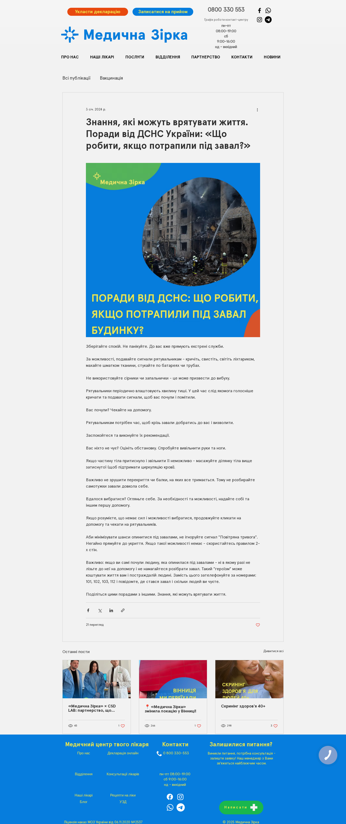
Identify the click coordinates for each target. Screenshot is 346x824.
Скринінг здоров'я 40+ (243, 706)
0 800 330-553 (176, 753)
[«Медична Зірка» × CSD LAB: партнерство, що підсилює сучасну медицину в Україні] (97, 679)
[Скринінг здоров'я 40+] (249, 679)
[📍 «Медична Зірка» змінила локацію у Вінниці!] (173, 679)
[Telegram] (268, 19)
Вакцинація (111, 78)
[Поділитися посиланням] (123, 610)
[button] (137, 57)
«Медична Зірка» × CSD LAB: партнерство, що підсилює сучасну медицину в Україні (92, 708)
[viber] (268, 10)
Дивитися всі (273, 651)
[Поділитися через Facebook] (88, 610)
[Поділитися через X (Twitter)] (99, 610)
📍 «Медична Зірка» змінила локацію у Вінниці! (170, 709)
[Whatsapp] (170, 807)
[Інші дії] (257, 109)
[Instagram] (259, 19)
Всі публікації (76, 78)
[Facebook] (259, 10)
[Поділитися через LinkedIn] (111, 610)
